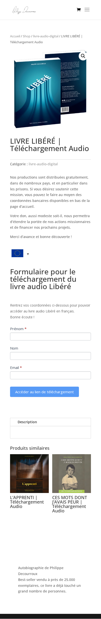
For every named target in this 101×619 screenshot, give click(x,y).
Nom (14, 348)
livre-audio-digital (45, 36)
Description (27, 422)
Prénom (18, 328)
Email (16, 367)
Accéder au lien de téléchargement (44, 391)
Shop (26, 36)
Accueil (15, 36)
